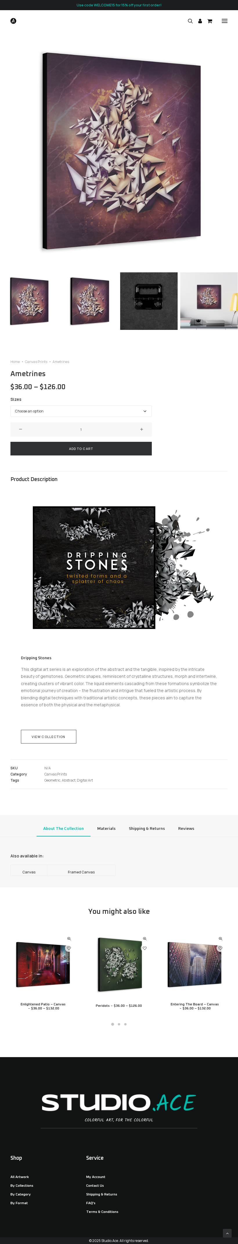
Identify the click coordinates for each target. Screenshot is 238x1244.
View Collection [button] (49, 736)
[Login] (197, 21)
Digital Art (85, 780)
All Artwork (19, 1177)
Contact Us (95, 1186)
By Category (20, 1194)
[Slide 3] (149, 301)
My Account (95, 1177)
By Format (19, 1203)
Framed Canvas (81, 872)
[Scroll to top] (227, 1233)
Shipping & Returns (101, 1194)
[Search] (188, 21)
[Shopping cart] (207, 21)
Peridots (119, 1006)
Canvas (28, 872)
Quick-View (69, 939)
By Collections (21, 1186)
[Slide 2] (89, 301)
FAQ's (90, 1203)
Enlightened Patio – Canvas (43, 1006)
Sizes (15, 399)
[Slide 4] (209, 301)
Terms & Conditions (102, 1212)
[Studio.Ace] (13, 21)
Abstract (68, 780)
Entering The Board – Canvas (195, 1006)
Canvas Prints (36, 361)
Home (15, 361)
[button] (224, 21)
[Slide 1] (28, 301)
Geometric (52, 780)
